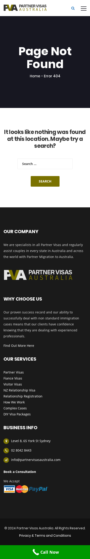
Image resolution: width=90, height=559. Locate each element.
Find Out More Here (18, 345)
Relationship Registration (22, 396)
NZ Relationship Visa (19, 390)
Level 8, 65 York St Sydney (31, 441)
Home (35, 76)
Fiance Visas (12, 378)
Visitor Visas (12, 384)
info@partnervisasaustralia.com (35, 460)
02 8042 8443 (21, 450)
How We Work (14, 402)
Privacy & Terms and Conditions (45, 535)
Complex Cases (15, 408)
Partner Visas (13, 372)
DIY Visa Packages (17, 414)
